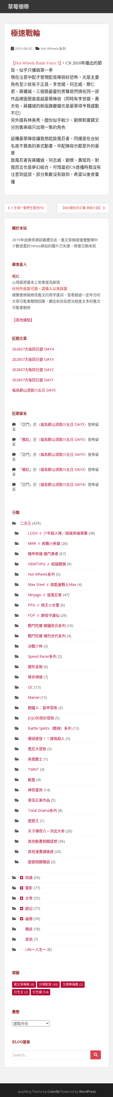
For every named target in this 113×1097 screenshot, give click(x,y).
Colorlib (54, 1091)
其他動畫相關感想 (42, 841)
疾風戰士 (35, 759)
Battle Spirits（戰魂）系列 (49, 728)
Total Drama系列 (42, 810)
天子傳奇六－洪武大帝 (46, 830)
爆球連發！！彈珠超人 (46, 738)
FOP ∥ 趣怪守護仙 (43, 615)
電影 (29, 887)
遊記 (29, 908)
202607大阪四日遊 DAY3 (33, 359)
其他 (29, 939)
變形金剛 (35, 666)
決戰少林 (35, 646)
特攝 (29, 877)
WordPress (87, 1091)
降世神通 (35, 676)
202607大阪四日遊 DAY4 (33, 349)
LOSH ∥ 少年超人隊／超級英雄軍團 (58, 533)
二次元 (25, 523)
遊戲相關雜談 (39, 861)
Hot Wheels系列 (53, 48)
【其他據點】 (23, 319)
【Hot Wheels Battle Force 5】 (36, 63)
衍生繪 (40, 992)
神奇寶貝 (35, 789)
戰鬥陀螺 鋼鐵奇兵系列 (47, 625)
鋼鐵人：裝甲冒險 (42, 707)
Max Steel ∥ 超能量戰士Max (52, 584)
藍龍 (31, 779)
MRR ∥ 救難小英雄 (44, 543)
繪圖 (29, 918)
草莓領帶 (18, 6)
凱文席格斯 (24, 984)
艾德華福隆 (73, 984)
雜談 (29, 928)
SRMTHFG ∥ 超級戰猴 (47, 563)
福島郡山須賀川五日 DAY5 (34, 390)
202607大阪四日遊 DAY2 (33, 369)
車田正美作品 (39, 800)
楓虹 (25, 439)
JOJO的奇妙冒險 (41, 717)
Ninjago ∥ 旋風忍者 (45, 594)
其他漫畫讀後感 (41, 851)
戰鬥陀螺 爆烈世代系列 (47, 635)
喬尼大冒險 (37, 748)
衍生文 (21, 992)
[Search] (95, 1054)
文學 (29, 898)
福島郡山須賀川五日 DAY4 (62, 484)
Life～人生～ (35, 949)
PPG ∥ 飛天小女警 (43, 604)
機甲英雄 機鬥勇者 (43, 553)
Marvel (33, 697)
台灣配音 (48, 984)
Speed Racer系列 (42, 656)
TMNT (33, 769)
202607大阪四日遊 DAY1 (33, 379)
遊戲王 (33, 820)
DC (30, 687)
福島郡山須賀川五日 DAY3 (62, 469)
